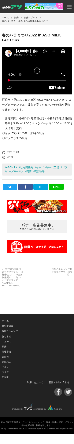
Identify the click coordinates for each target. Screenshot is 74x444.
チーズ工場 (53, 167)
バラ (64, 167)
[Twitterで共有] (10, 187)
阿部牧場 (40, 171)
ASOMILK (11, 167)
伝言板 (5, 377)
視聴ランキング (10, 331)
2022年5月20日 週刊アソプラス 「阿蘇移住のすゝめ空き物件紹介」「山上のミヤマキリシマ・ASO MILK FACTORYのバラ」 (12, 277)
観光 (16, 17)
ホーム (5, 17)
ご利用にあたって (34, 382)
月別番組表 (7, 326)
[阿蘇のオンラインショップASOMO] (44, 8)
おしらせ (6, 336)
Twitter (68, 392)
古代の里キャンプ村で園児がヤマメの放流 (62, 272)
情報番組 (6, 351)
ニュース (6, 341)
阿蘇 (29, 171)
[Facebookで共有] (25, 187)
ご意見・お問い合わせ (57, 382)
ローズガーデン (14, 171)
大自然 (5, 356)
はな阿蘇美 (26, 167)
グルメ (5, 367)
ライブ (5, 372)
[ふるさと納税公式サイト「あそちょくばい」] (37, 206)
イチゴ (39, 167)
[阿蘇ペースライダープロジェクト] (37, 246)
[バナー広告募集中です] (37, 226)
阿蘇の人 (6, 362)
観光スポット (31, 17)
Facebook (58, 392)
